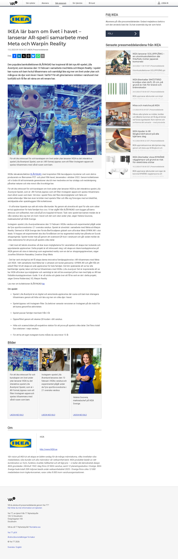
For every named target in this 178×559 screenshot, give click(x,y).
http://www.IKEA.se (48, 449)
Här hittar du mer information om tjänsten (25, 508)
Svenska (11, 547)
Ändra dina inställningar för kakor (21, 537)
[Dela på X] (24, 56)
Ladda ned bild (17, 415)
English (19, 547)
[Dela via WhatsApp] (38, 56)
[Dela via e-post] (43, 56)
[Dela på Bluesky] (33, 56)
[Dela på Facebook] (14, 56)
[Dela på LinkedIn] (19, 56)
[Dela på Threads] (28, 56)
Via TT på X (12, 532)
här (43, 283)
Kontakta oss (35, 527)
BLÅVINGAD (35, 174)
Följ (110, 33)
